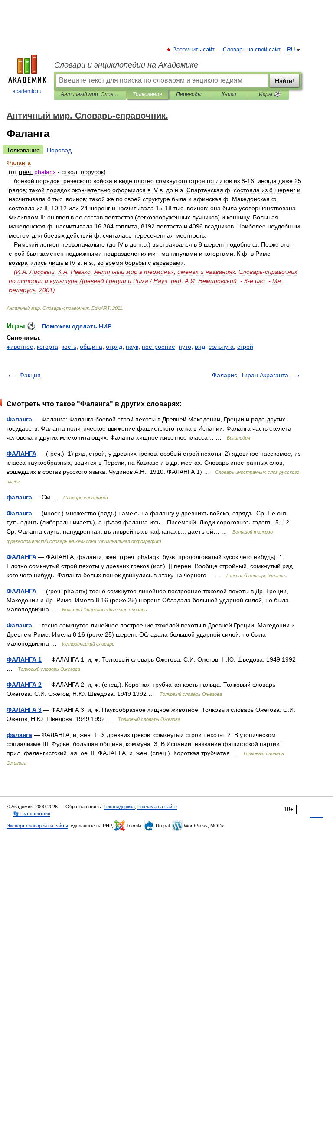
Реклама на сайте (157, 806)
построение (158, 346)
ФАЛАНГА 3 (24, 709)
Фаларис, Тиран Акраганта (250, 375)
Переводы (189, 94)
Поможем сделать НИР (76, 326)
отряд (114, 346)
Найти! (284, 80)
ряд (200, 346)
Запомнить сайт (194, 50)
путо (185, 346)
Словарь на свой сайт (252, 50)
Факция (30, 375)
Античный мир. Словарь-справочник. (90, 94)
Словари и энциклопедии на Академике (126, 65)
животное (20, 346)
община (91, 346)
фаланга (19, 497)
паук (132, 346)
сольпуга (221, 346)
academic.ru (27, 91)
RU (291, 50)
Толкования (147, 94)
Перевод (59, 150)
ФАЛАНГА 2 (24, 684)
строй (245, 346)
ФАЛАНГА (21, 453)
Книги (229, 94)
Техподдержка (119, 806)
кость (69, 346)
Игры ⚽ (269, 94)
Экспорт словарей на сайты (37, 825)
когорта (47, 346)
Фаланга (19, 419)
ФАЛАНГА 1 (24, 659)
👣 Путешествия (31, 813)
